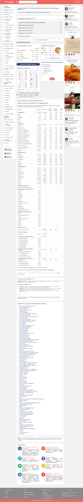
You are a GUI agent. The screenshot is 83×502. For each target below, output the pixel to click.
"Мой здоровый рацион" (41, 39)
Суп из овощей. (23, 382)
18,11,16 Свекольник (24, 312)
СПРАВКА (44, 492)
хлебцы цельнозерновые (25, 419)
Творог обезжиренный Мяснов (26, 389)
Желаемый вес (45, 73)
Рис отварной (22, 324)
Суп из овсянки (22, 396)
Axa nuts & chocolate (24, 432)
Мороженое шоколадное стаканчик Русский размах (31, 399)
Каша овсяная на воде (24, 335)
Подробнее (51, 270)
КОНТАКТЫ (51, 495)
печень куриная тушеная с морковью (28, 313)
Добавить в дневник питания (28, 64)
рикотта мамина (23, 420)
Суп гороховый (22, 415)
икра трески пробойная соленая (26, 408)
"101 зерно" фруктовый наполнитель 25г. (29, 316)
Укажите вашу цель (46, 64)
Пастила (21, 418)
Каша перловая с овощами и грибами (28, 362)
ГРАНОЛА (21, 429)
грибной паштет (23, 311)
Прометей (21, 393)
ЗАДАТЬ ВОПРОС (46, 495)
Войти (77, 2)
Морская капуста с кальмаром (26, 383)
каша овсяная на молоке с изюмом (27, 370)
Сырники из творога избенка (26, 395)
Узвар (20, 423)
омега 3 (21, 431)
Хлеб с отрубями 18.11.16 (25, 307)
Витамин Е (21, 360)
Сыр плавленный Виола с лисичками (28, 320)
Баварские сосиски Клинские (26, 424)
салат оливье (22, 322)
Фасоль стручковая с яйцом (25, 348)
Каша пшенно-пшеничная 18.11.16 (27, 306)
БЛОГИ (6, 494)
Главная (19, 6)
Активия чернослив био (24, 328)
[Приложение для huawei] (9, 157)
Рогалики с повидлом (24, 409)
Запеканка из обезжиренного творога (28, 391)
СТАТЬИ (6, 496)
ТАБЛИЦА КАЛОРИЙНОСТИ (29, 492)
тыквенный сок (22, 427)
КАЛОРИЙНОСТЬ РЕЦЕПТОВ (29, 494)
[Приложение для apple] (9, 153)
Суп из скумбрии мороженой (26, 346)
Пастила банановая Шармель (26, 414)
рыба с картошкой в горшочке (26, 351)
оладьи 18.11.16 (52, 6)
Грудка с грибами (23, 373)
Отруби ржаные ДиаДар (25, 338)
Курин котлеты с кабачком (25, 422)
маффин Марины (23, 400)
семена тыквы (22, 374)
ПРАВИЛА (49, 498)
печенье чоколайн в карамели (26, 413)
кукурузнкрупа (22, 380)
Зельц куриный (23, 359)
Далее (52, 79)
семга (20, 401)
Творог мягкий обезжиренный (26, 333)
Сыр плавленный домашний (26, 340)
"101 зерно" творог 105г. (25, 315)
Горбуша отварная (23, 330)
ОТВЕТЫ (25, 496)
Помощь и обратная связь (9, 146)
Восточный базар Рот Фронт (26, 404)
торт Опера (22, 433)
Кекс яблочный (23, 377)
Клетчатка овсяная (23, 337)
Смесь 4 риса (22, 343)
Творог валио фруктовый (25, 386)
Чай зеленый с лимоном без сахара (27, 353)
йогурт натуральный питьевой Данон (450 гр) (29, 402)
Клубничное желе (23, 368)
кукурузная (22, 384)
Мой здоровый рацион (44, 12)
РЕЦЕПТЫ (6, 492)
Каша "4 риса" (22, 347)
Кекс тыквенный (23, 387)
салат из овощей (23, 334)
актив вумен (22, 410)
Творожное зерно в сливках (25, 411)
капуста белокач (23, 405)
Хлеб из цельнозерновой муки (26, 392)
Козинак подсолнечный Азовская (27, 428)
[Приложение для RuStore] (9, 149)
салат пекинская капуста (25, 319)
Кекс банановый (23, 378)
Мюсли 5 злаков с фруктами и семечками (29, 339)
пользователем (28, 12)
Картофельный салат (24, 366)
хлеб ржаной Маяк (23, 356)
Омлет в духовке (23, 317)
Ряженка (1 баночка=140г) (25, 309)
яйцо (20, 397)
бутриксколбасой (23, 308)
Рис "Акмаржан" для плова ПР (26, 321)
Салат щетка (22, 417)
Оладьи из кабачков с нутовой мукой (28, 369)
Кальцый (21, 349)
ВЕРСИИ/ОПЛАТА (46, 493)
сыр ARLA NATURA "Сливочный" (26, 355)
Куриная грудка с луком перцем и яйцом (28, 352)
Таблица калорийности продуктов (28, 6)
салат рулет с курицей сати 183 (26, 325)
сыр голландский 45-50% (25, 326)
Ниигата (21, 379)
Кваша (20, 375)
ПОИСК (25, 490)
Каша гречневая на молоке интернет (28, 342)
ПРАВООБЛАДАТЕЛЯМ (47, 490)
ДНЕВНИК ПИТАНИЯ (8, 490)
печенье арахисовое (24, 344)
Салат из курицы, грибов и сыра (26, 364)
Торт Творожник (23, 331)
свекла (21, 406)
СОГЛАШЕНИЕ (45, 498)
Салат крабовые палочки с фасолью (27, 365)
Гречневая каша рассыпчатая (26, 357)
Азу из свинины (23, 361)
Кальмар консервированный (26, 426)
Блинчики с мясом (23, 329)
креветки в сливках (23, 371)
